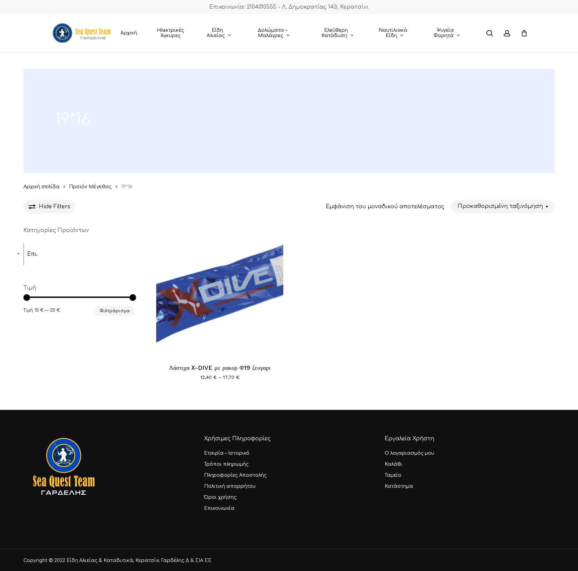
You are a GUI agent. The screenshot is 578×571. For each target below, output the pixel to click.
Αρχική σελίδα (41, 186)
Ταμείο (393, 475)
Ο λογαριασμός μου (409, 453)
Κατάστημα (399, 486)
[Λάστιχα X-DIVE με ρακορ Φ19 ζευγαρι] (219, 291)
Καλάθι (393, 464)
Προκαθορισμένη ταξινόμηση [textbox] (500, 206)
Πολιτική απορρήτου (230, 486)
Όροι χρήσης (220, 497)
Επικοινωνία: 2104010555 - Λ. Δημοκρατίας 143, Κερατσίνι (289, 7)
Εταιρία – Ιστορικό (227, 453)
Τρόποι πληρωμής (226, 464)
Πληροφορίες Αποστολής (235, 475)
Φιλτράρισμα (115, 311)
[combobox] (503, 206)
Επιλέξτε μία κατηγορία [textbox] (32, 254)
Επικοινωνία (219, 508)
